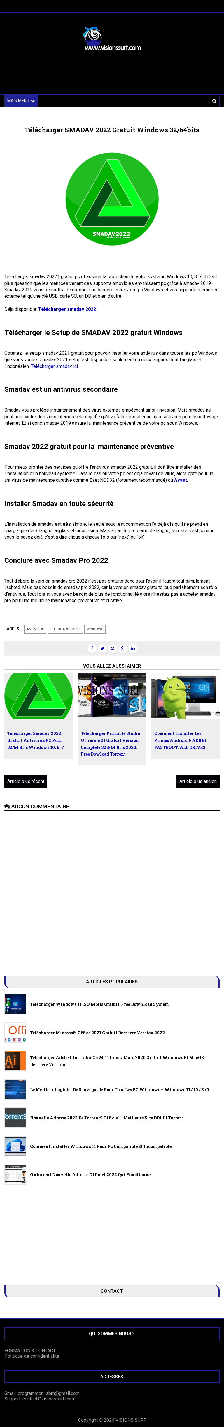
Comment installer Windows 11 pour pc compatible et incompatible (101, 1146)
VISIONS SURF (131, 1420)
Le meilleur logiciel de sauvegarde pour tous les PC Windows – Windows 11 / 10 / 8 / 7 (120, 1089)
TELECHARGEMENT (65, 629)
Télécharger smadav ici (54, 366)
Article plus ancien (198, 781)
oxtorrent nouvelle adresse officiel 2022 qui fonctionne (90, 1174)
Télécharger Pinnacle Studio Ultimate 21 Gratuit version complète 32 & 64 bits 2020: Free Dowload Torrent (110, 744)
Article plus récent (25, 781)
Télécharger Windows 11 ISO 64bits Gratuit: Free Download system (99, 1004)
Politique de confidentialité (31, 1356)
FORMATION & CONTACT (30, 1350)
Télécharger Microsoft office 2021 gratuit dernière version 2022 (97, 1033)
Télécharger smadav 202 (65, 309)
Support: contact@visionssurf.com (39, 1399)
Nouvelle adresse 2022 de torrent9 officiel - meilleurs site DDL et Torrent (107, 1118)
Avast (180, 480)
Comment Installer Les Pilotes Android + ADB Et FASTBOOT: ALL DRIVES (180, 740)
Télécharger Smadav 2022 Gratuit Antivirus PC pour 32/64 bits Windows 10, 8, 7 (35, 740)
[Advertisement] (112, 76)
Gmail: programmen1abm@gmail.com (42, 1393)
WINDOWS (95, 629)
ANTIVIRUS (35, 629)
